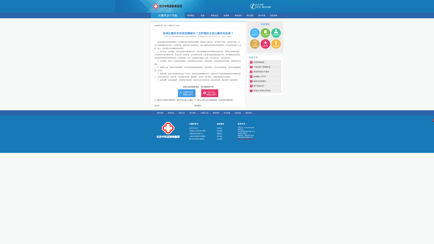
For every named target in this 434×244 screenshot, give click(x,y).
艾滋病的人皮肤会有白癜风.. (197, 131)
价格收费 (219, 139)
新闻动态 (214, 15)
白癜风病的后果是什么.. (196, 133)
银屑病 (226, 15)
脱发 (202, 15)
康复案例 (216, 113)
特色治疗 (182, 113)
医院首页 (160, 113)
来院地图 (219, 136)
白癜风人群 (171, 25)
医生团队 (250, 15)
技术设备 (262, 15)
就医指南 (248, 113)
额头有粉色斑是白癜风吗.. (197, 139)
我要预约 (219, 133)
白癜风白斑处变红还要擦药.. (197, 136)
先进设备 (238, 113)
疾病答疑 (219, 131)
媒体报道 (238, 15)
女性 (177, 25)
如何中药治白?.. (194, 128)
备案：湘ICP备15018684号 (246, 139)
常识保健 (227, 113)
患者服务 (219, 128)
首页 (165, 25)
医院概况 (190, 15)
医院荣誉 (273, 15)
